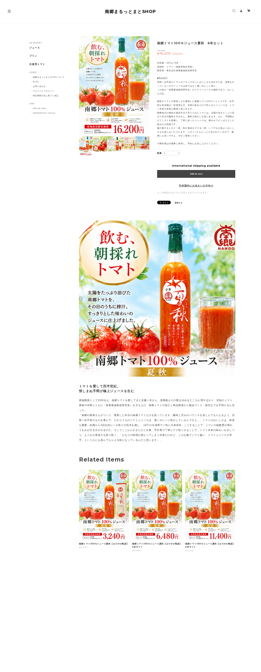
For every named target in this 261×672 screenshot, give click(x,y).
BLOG (36, 81)
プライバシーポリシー (43, 91)
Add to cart (196, 174)
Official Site (39, 108)
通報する (179, 203)
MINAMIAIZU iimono (44, 113)
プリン (33, 55)
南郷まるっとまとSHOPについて (49, 77)
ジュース (34, 47)
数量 (159, 153)
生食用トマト (37, 64)
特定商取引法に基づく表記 (45, 95)
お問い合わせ (39, 86)
